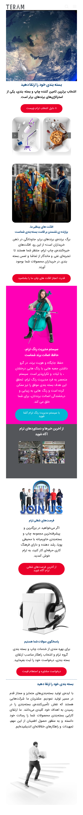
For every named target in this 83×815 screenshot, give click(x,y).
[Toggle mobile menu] (75, 6)
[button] (68, 135)
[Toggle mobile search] (67, 6)
